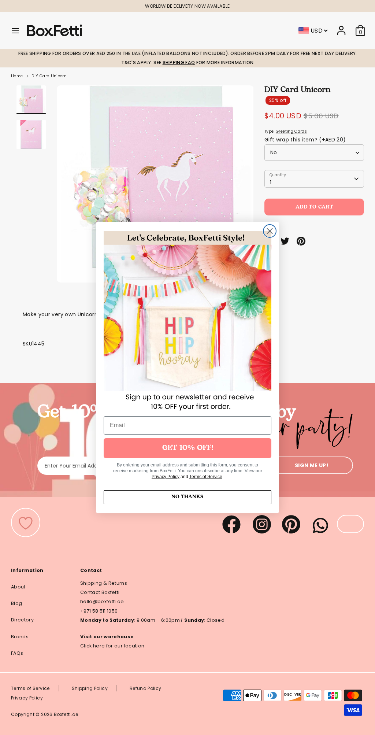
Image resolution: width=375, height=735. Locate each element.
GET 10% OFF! (187, 448)
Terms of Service (205, 476)
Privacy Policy (165, 476)
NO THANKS (187, 497)
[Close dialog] (269, 231)
